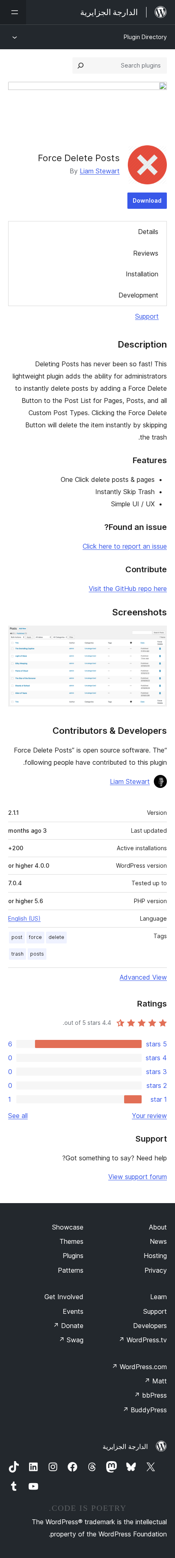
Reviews (145, 253)
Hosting (155, 1256)
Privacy (155, 1270)
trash (17, 954)
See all (18, 1116)
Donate (68, 1326)
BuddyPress (144, 1410)
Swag (71, 1340)
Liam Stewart (100, 171)
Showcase (67, 1227)
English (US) (24, 918)
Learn (158, 1297)
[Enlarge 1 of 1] (156, 636)
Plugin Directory (145, 36)
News (158, 1241)
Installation (142, 274)
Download (147, 200)
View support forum (137, 1177)
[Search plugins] (80, 65)
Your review (149, 1116)
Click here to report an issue (125, 546)
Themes (71, 1241)
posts (37, 954)
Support (147, 316)
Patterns (70, 1270)
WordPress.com (139, 1367)
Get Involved (63, 1297)
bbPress (150, 1395)
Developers (150, 1326)
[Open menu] (13, 12)
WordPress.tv (142, 1340)
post (16, 937)
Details (148, 232)
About (158, 1227)
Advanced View (143, 977)
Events (73, 1311)
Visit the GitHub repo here (128, 588)
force (35, 937)
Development (138, 295)
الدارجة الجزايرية (125, 1446)
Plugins (73, 1256)
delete (56, 937)
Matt (155, 1381)
